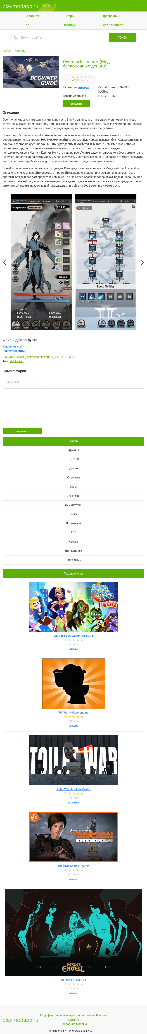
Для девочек (73, 550)
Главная (33, 16)
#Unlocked (16, 361)
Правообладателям (73, 1024)
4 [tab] (81, 334)
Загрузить (76, 103)
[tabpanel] (106, 262)
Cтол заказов (113, 25)
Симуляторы (73, 505)
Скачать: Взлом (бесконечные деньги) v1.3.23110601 (38, 357)
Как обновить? (13, 346)
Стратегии (73, 496)
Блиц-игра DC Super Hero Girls (73, 635)
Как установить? (14, 351)
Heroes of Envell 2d (73, 980)
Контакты (73, 1019)
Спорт (73, 486)
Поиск (122, 37)
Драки (73, 468)
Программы (111, 16)
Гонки (73, 514)
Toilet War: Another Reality (73, 789)
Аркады (83, 87)
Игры (70, 16)
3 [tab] (76, 334)
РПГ (73, 532)
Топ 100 (29, 25)
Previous (4, 262)
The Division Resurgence (73, 866)
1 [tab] (65, 334)
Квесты (74, 541)
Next (142, 262)
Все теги (101, 1015)
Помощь (69, 25)
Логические (73, 523)
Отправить (22, 431)
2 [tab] (71, 334)
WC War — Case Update (73, 712)
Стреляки (73, 477)
